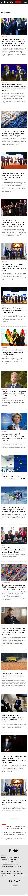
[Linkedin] (19, 881)
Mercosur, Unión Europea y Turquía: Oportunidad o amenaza (13, 477)
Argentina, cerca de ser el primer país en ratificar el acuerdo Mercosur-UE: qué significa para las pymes (14, 267)
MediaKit (3, 871)
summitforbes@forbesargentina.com (12, 861)
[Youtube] (17, 881)
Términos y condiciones (17, 873)
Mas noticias (14, 818)
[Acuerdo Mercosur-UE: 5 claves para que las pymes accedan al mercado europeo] (14, 337)
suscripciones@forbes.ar (12, 864)
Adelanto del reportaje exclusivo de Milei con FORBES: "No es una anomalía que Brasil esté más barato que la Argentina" (14, 759)
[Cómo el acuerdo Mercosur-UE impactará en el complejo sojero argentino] (14, 661)
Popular (4, 823)
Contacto (15, 871)
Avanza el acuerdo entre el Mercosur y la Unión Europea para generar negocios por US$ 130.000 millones (14, 437)
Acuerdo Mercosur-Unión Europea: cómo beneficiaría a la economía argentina (14, 802)
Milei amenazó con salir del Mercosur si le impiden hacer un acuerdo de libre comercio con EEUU (13, 719)
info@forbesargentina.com (10, 859)
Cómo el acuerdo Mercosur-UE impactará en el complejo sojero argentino (13, 676)
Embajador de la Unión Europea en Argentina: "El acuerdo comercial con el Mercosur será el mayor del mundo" (14, 395)
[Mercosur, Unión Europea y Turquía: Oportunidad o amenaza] (14, 463)
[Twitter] (12, 881)
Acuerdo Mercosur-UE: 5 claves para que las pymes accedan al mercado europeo (12, 352)
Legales (3, 875)
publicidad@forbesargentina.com (12, 857)
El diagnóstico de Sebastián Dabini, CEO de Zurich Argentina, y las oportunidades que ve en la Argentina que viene (14, 827)
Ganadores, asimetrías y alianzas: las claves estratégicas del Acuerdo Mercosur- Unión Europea (13, 134)
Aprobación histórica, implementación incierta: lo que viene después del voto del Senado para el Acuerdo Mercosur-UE (13, 223)
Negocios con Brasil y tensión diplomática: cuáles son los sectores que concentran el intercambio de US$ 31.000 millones (14, 88)
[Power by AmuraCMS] (14, 885)
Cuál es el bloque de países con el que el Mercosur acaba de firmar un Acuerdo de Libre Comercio (14, 550)
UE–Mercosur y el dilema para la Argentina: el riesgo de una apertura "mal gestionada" (14, 310)
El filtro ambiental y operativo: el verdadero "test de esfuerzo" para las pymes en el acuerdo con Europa (13, 177)
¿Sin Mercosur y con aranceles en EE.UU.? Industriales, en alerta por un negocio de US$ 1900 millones (14, 587)
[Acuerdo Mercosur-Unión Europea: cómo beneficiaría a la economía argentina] (14, 787)
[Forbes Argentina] (8, 2)
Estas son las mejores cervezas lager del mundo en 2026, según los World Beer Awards (15, 833)
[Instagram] (14, 881)
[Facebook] (9, 881)
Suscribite (18, 2)
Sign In (25, 2)
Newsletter (9, 871)
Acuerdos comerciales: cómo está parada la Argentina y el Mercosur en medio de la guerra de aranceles (14, 510)
